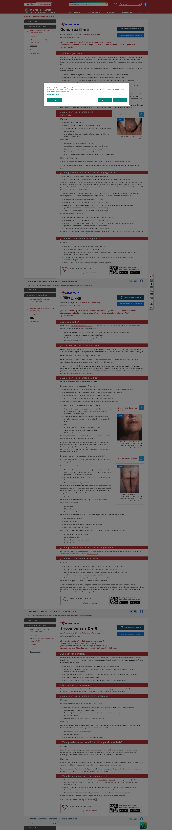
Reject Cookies (105, 100)
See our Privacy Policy (53, 94)
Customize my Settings (54, 100)
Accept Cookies (120, 100)
